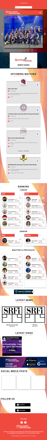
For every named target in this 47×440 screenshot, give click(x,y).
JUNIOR (23, 190)
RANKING (23, 186)
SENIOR (23, 231)
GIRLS (27, 194)
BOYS (3, 194)
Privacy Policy (33, 435)
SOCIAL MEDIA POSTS (14, 371)
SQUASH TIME (24, 3)
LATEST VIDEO (24, 333)
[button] (2, 34)
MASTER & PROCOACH (23, 250)
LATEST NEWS (24, 300)
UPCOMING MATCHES (23, 74)
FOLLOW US (8, 399)
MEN (3, 235)
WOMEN (28, 235)
